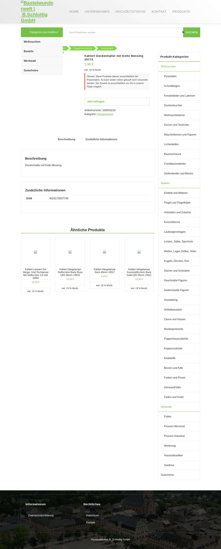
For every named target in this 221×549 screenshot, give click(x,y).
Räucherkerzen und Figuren (180, 134)
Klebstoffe (170, 358)
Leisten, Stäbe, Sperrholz (178, 241)
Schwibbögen (172, 86)
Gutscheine (31, 70)
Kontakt (90, 522)
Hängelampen (105, 114)
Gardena (169, 465)
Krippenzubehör (173, 348)
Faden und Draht (173, 397)
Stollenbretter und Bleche (178, 173)
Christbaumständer (175, 163)
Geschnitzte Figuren (175, 280)
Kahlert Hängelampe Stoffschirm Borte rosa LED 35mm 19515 (70, 272)
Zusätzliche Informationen (101, 139)
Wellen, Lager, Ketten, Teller (180, 251)
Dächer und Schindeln (177, 270)
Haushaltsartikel (173, 455)
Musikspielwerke (173, 329)
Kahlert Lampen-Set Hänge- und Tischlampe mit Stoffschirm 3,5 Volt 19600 (35, 273)
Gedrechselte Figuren (176, 290)
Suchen (192, 32)
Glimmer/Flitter (172, 387)
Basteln (28, 51)
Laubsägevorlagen (175, 231)
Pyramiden (170, 76)
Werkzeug (170, 445)
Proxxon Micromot (174, 426)
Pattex (167, 416)
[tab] (66, 139)
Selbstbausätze (173, 309)
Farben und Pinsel (174, 377)
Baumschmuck (172, 154)
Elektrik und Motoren (176, 193)
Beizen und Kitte (173, 368)
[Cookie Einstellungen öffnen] (7, 541)
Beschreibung (66, 139)
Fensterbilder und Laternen (179, 95)
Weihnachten (32, 41)
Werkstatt (30, 60)
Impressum (92, 515)
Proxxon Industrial (174, 436)
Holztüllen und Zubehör (177, 212)
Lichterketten (171, 144)
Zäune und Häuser (175, 319)
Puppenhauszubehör (176, 338)
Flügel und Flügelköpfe (177, 202)
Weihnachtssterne (174, 115)
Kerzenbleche (172, 222)
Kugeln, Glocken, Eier (176, 261)
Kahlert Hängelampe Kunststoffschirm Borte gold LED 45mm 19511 (139, 272)
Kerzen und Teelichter (176, 124)
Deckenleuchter (173, 105)
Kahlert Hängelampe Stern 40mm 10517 (104, 271)
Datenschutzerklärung (41, 515)
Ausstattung (171, 299)
